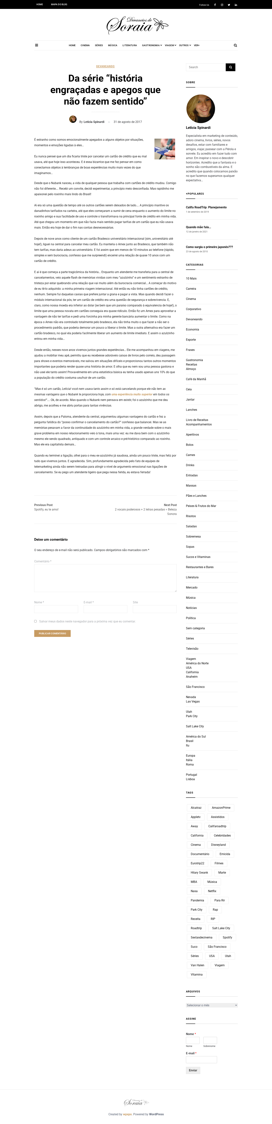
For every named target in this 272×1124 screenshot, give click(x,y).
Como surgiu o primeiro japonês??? (209, 247)
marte (222, 872)
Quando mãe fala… (198, 227)
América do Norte (197, 663)
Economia (192, 329)
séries (195, 956)
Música (191, 597)
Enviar (193, 1070)
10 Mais (191, 278)
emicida (225, 854)
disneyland (218, 845)
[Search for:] (206, 67)
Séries (190, 638)
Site (135, 602)
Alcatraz (196, 807)
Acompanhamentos (199, 424)
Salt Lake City (195, 726)
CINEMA (85, 45)
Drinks (190, 465)
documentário (200, 854)
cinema (196, 845)
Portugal (191, 774)
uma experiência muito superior (132, 394)
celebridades (222, 835)
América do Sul (196, 736)
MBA (194, 882)
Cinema (191, 299)
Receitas (191, 364)
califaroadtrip (217, 826)
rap (215, 909)
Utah (189, 711)
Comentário (42, 561)
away (194, 826)
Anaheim (192, 676)
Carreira (191, 288)
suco (194, 946)
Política (191, 618)
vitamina (197, 974)
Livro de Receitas (197, 420)
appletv (196, 817)
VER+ (197, 45)
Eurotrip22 (197, 863)
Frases (190, 350)
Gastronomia (194, 360)
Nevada (191, 697)
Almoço (191, 369)
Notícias (191, 608)
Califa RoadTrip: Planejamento (206, 207)
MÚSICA (112, 45)
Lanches (191, 409)
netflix (212, 891)
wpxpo (127, 1114)
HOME (39, 4)
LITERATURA (129, 45)
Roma (190, 764)
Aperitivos (192, 434)
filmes (219, 863)
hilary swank (199, 872)
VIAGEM (169, 45)
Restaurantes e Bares (200, 567)
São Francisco (195, 687)
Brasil (189, 741)
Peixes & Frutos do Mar (201, 506)
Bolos (189, 445)
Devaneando (105, 66)
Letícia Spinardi (94, 122)
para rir (219, 900)
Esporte (191, 339)
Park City (192, 716)
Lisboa (190, 779)
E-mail (89, 602)
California (192, 672)
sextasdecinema (201, 937)
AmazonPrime (221, 807)
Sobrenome (209, 1046)
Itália (189, 760)
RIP (213, 919)
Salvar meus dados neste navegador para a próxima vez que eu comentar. (87, 621)
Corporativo (193, 309)
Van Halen (197, 965)
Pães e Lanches (196, 495)
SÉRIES (99, 45)
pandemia (197, 900)
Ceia (189, 389)
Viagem (191, 659)
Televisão (192, 648)
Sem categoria (195, 628)
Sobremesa (193, 536)
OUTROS (184, 45)
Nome (39, 602)
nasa (194, 891)
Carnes (190, 455)
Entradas (192, 475)
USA (189, 668)
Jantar (190, 399)
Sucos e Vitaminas (198, 557)
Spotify (227, 937)
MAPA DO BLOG (59, 4)
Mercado (191, 587)
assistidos (217, 817)
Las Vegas (193, 701)
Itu (187, 745)
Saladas (191, 526)
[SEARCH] (230, 67)
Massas (191, 485)
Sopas (190, 546)
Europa (190, 755)
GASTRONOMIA (151, 45)
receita (195, 919)
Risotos (191, 516)
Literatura (192, 577)
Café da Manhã (196, 379)
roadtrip (196, 928)
